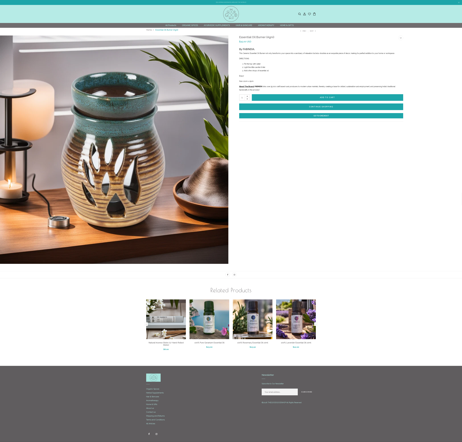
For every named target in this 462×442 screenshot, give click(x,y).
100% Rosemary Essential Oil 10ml (252, 343)
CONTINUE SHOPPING (321, 107)
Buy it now (321, 115)
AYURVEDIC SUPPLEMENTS (217, 25)
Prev (304, 31)
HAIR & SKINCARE (244, 25)
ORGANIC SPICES (190, 25)
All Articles (150, 424)
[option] (114, 149)
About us (150, 408)
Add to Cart (327, 97)
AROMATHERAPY (266, 25)
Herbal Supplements (155, 393)
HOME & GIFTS (287, 25)
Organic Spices (152, 389)
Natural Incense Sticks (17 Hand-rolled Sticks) (166, 344)
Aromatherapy (152, 400)
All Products (170, 25)
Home (149, 30)
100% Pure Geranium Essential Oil (209, 343)
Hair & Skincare (152, 397)
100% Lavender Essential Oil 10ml (296, 343)
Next (312, 31)
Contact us (151, 412)
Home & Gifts (151, 404)
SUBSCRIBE (306, 392)
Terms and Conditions (155, 420)
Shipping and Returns (155, 416)
